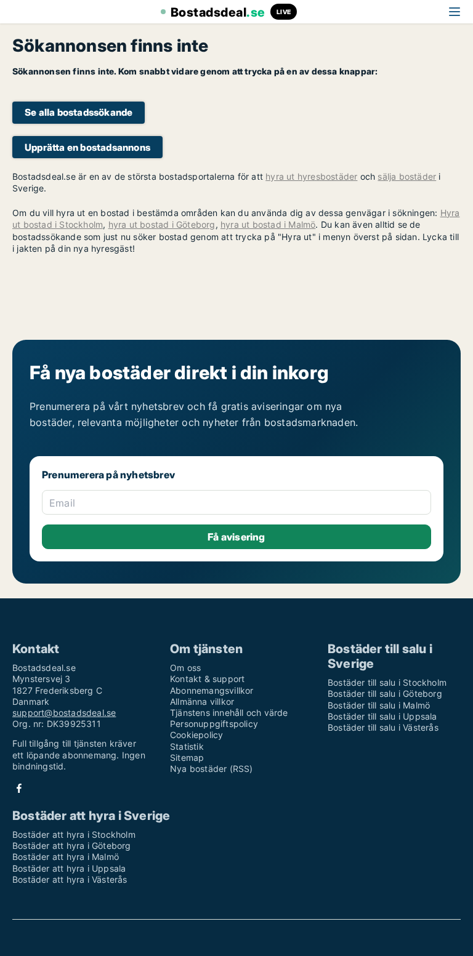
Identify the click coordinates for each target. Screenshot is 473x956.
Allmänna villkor (202, 701)
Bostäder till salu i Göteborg (385, 693)
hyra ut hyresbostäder (311, 176)
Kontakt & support (207, 678)
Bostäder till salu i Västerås (383, 727)
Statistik (187, 746)
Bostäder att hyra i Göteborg (71, 845)
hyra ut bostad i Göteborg (162, 224)
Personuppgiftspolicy (214, 723)
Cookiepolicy (196, 734)
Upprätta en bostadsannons (87, 147)
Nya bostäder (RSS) (211, 768)
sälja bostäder (407, 176)
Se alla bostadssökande (78, 112)
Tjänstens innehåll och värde (229, 712)
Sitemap (187, 757)
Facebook (19, 788)
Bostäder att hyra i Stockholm (73, 834)
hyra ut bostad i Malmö (267, 224)
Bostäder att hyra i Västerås (69, 879)
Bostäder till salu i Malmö (379, 705)
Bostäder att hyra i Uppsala (69, 868)
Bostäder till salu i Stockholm (387, 682)
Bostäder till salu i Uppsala (382, 716)
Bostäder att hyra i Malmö (65, 856)
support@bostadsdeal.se (64, 712)
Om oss (185, 667)
